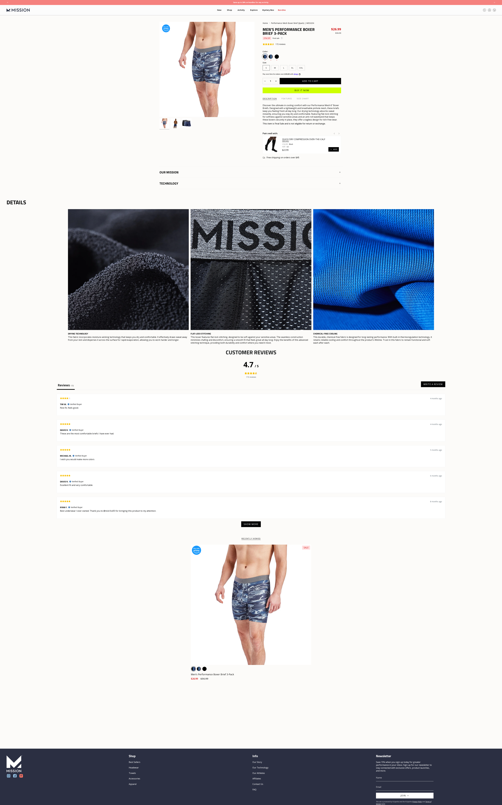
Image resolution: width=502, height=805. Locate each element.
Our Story (257, 762)
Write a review (433, 384)
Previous (159, 69)
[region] (251, 276)
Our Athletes (258, 773)
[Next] (494, 2)
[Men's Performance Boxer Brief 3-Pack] (251, 605)
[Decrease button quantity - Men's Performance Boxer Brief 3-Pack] (266, 81)
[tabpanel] (251, 462)
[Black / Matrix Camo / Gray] (199, 669)
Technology (168, 183)
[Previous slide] (334, 133)
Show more (251, 524)
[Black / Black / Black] (204, 669)
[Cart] (494, 10)
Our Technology (260, 767)
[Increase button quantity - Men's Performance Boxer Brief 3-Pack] (275, 81)
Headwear (134, 767)
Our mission (169, 172)
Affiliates (256, 778)
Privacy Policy (417, 802)
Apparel (132, 784)
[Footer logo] (14, 763)
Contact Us (257, 784)
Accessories (134, 778)
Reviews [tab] (66, 385)
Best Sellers (134, 762)
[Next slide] (339, 133)
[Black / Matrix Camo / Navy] (193, 669)
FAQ (254, 789)
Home (265, 23)
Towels (132, 773)
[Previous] (8, 2)
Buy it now (302, 90)
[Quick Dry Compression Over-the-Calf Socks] (271, 145)
